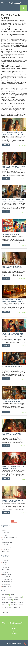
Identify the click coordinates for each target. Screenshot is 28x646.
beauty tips (4, 609)
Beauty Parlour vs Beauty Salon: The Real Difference (13, 467)
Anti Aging (5, 551)
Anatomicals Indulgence (12, 3)
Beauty (5, 544)
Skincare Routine (7, 547)
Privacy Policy (14, 633)
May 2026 (5, 567)
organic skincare (5, 594)
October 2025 (6, 584)
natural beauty (8, 607)
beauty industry (5, 602)
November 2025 (7, 581)
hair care (4, 599)
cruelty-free (20, 609)
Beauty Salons (6, 549)
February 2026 (6, 574)
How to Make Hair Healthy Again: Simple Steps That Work (13, 167)
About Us (14, 628)
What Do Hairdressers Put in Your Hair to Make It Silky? (12, 367)
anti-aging (9, 599)
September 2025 (7, 586)
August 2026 (6, 560)
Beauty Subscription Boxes (9, 537)
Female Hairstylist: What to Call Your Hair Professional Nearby (13, 200)
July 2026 (5, 562)
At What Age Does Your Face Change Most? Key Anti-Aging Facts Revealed (12, 434)
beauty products (5, 604)
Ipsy (2, 607)
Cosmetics (6, 539)
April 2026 (5, 569)
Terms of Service (14, 630)
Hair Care (5, 532)
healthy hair (20, 602)
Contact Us (14, 631)
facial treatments (12, 609)
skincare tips (16, 599)
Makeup (5, 535)
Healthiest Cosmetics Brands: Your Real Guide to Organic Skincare (12, 400)
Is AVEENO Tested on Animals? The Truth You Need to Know (13, 233)
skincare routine (18, 597)
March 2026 (5, 572)
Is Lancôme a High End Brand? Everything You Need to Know (12, 300)
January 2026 (6, 577)
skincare (12, 594)
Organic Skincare (7, 542)
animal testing (5, 612)
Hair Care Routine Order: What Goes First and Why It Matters (13, 133)
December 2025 (7, 579)
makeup (21, 604)
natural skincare (14, 604)
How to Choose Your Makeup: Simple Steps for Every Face (12, 267)
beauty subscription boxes (7, 597)
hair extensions (17, 607)
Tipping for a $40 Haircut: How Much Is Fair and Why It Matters (13, 334)
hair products (13, 602)
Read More (6, 144)
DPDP (14, 635)
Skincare (5, 530)
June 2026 (5, 565)
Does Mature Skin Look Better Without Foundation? (12, 500)
